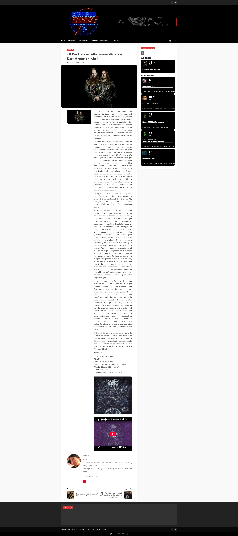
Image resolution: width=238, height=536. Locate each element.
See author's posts (92, 476)
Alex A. (70, 62)
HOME (63, 41)
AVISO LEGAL (66, 529)
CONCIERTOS (83, 41)
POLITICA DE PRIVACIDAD (81, 529)
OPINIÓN (116, 41)
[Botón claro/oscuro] (171, 41)
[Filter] (142, 53)
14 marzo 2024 (79, 62)
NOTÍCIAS (71, 41)
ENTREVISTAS (104, 41)
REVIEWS (95, 41)
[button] (175, 41)
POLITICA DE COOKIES (99, 529)
